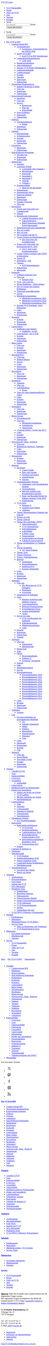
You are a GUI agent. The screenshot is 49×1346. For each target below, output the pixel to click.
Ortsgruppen (27, 428)
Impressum (21, 79)
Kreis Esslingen (23, 112)
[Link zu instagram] (9, 1090)
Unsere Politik (28, 470)
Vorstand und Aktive (30, 475)
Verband (14, 1051)
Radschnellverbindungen (27, 825)
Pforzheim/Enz (17, 355)
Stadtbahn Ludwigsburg (27, 329)
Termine (9, 17)
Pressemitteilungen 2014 (32, 691)
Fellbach (15, 119)
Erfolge (20, 908)
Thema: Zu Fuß (23, 517)
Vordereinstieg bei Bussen (32, 538)
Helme (24, 124)
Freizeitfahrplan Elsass (31, 609)
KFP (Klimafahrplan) (30, 265)
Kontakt (9, 20)
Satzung (25, 479)
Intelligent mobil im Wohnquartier (25, 788)
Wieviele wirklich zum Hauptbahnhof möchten (31, 492)
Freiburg (15, 131)
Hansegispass (22, 190)
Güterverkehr (16, 785)
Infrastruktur (16, 1034)
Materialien (16, 919)
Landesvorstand (23, 72)
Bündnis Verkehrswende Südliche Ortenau (32, 600)
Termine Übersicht (24, 202)
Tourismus (15, 851)
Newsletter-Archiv (24, 759)
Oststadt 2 (26, 183)
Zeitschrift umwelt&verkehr (28, 291)
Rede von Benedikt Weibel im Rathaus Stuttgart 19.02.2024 (34, 497)
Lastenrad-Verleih (24, 166)
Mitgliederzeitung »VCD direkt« (24, 922)
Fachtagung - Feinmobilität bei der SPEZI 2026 (34, 50)
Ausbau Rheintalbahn (31, 611)
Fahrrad (20, 663)
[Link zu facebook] (9, 1083)
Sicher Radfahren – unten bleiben (30, 284)
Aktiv (19, 597)
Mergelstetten (27, 171)
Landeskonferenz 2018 (31, 832)
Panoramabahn (28, 536)
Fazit (24, 738)
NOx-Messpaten (18, 886)
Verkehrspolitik (17, 853)
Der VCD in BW (13, 42)
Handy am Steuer (24, 872)
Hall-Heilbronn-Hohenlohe (22, 152)
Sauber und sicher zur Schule (29, 792)
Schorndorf (16, 406)
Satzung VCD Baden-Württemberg (31, 68)
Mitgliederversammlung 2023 (34, 303)
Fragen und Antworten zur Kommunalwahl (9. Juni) (28, 245)
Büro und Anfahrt (29, 472)
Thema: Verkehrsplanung (27, 557)
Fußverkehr (16, 1027)
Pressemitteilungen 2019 (32, 684)
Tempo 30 (21, 258)
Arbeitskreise (27, 425)
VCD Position (22, 856)
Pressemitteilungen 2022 (32, 677)
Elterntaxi (26, 736)
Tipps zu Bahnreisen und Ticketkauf (32, 926)
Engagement (27, 644)
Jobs (8, 15)
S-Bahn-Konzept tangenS (32, 541)
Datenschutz (22, 82)
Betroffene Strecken (25, 893)
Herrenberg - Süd (24, 261)
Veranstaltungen (23, 46)
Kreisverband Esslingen (21, 96)
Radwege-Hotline (24, 195)
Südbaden (15, 581)
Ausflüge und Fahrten (31, 508)
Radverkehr (16, 823)
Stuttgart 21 (26, 505)
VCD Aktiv (21, 503)
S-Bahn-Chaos (28, 533)
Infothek (9, 915)
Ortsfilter (10, 966)
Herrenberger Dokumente (27, 216)
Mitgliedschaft (28, 646)
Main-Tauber (16, 343)
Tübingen (15, 639)
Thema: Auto (22, 552)
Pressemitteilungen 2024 (32, 675)
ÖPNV (20, 653)
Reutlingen (16, 381)
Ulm (13, 715)
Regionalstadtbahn (29, 656)
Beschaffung (27, 731)
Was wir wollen (23, 230)
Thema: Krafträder (24, 548)
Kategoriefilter (12, 1018)
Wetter (24, 726)
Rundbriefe (26, 590)
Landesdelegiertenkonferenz (28, 58)
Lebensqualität (23, 809)
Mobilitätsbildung (24, 799)
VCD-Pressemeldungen (26, 905)
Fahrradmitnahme (29, 529)
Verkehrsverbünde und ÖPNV (24, 1055)
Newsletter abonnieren (20, 933)
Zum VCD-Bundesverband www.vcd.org (18, 1344)
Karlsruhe (15, 272)
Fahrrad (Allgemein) (30, 724)
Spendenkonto (28, 477)
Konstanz (15, 317)
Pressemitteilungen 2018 (32, 686)
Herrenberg (16, 206)
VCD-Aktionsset (24, 903)
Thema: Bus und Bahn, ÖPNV (29, 522)
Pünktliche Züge (18, 889)
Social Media (22, 757)
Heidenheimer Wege (25, 192)
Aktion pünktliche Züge (26, 861)
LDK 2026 (26, 61)
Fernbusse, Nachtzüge (31, 661)
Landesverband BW (19, 44)
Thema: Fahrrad (23, 519)
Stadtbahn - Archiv (30, 331)
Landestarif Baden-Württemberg (30, 863)
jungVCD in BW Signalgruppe (35, 56)
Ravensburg (16, 371)
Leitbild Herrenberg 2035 (32, 218)
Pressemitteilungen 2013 (32, 693)
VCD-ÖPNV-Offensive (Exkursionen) (27, 912)
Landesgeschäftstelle (25, 70)
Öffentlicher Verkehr (19, 818)
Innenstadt (26, 174)
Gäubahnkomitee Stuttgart (27, 482)
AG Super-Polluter (30, 550)
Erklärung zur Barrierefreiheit (18, 1334)
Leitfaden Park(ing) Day (27, 275)
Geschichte (26, 592)
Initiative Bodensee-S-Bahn (28, 86)
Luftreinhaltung (23, 388)
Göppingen (16, 145)
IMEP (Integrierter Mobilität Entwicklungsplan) (33, 224)
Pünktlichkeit (22, 891)
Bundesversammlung (25, 63)
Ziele (19, 804)
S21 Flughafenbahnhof (26, 821)
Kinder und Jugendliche (21, 790)
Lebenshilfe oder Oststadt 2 (33, 169)
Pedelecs (25, 729)
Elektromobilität (18, 776)
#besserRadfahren (18, 879)
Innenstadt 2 (27, 176)
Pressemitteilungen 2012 (32, 696)
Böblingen (15, 971)
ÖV (23, 722)
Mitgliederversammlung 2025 (34, 298)
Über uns (20, 89)
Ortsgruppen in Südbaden (27, 595)
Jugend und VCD (18, 884)
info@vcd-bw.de (14, 1326)
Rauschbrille (27, 110)
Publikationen (27, 501)
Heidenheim (16, 162)
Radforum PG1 (28, 566)
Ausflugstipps (17, 877)
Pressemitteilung (18, 1039)
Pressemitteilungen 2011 (32, 698)
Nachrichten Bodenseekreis (22, 84)
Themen (20, 263)
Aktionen (20, 383)
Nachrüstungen (23, 816)
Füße (19, 665)
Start (3, 959)
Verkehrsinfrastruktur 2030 (28, 858)
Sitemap (9, 1339)
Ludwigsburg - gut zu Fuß (27, 334)
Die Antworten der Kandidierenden (29, 240)
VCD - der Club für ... (26, 282)
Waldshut (15, 1008)
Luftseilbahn (27, 531)
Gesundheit (16, 781)
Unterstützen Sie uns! (25, 910)
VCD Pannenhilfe (13, 8)
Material (20, 559)
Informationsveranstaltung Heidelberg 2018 (32, 840)
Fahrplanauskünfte (29, 623)
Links (19, 310)
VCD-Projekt (27, 828)
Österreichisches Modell (27, 898)
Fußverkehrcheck (29, 221)
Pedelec (20, 846)
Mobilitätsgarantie (24, 865)
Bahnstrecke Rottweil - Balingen (30, 446)
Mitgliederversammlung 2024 (34, 301)
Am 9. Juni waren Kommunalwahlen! (30, 250)
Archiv (19, 294)
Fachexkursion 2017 (30, 844)
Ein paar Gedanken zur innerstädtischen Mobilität (27, 718)
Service (20, 103)
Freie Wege (16, 882)
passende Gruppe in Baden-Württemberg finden (21, 1302)
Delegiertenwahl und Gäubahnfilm (31, 228)
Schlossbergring (23, 136)
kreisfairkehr (27, 562)
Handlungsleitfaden (30, 830)
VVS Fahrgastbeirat (30, 526)
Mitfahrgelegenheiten (30, 625)
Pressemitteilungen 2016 (32, 689)
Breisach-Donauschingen (32, 606)
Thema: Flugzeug (24, 555)
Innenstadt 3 (27, 178)
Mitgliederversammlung (26, 296)
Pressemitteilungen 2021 (32, 679)
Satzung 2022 (27, 279)
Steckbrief (21, 98)
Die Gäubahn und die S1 (27, 235)
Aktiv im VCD (12, 13)
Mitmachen (11, 931)
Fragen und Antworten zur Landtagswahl (28, 210)
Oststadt (25, 181)
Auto (19, 651)
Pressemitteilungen (29, 564)
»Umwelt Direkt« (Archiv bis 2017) (31, 430)
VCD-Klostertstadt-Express (28, 929)
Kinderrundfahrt (23, 185)
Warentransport (28, 733)
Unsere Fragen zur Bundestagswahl (31, 237)
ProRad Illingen (23, 359)
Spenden (20, 77)
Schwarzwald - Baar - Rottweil (24, 442)
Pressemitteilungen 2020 (32, 682)
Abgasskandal (22, 813)
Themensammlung (24, 122)
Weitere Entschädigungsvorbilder (30, 901)
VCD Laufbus (23, 795)
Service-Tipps (17, 924)
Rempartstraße (23, 134)
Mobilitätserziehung (25, 668)
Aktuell (20, 214)
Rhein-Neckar (17, 416)
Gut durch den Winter (26, 870)
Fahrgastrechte (23, 896)
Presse (8, 10)
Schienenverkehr (18, 1044)
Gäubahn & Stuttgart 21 (21, 849)
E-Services (15, 778)
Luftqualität (21, 783)
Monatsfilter (11, 1058)
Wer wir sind (22, 232)
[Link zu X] (9, 1071)
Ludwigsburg (17, 326)
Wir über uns (22, 155)
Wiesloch (15, 752)
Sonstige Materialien (30, 569)
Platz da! (25, 108)
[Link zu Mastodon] (9, 1077)
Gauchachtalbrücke (30, 604)
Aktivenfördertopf (24, 65)
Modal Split (21, 649)
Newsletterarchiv (24, 418)
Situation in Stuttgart (25, 811)
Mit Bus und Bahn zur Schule (29, 797)
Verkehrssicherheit (19, 868)
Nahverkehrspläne (29, 524)
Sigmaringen (16, 456)
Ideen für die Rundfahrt (31, 188)
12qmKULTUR (18, 771)
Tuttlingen (15, 710)
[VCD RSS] (9, 1096)
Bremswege (27, 105)
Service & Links (23, 616)
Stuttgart (14, 465)
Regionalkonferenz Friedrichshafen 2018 (30, 836)
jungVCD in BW (24, 54)
